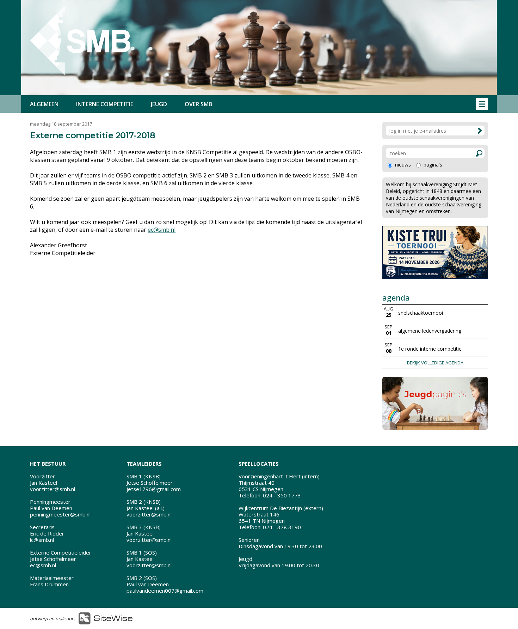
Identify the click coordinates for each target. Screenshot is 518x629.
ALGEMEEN (44, 104)
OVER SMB (198, 104)
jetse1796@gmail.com (154, 488)
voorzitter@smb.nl (52, 488)
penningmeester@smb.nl (60, 514)
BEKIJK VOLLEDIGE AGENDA (435, 362)
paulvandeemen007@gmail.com (165, 590)
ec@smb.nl (161, 230)
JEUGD (159, 104)
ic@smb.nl (42, 539)
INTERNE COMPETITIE (104, 104)
